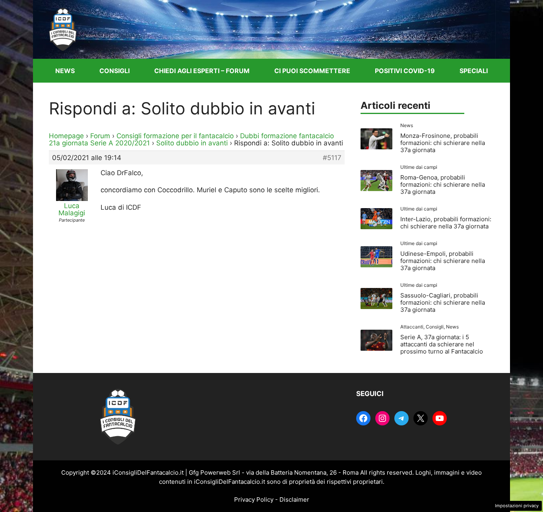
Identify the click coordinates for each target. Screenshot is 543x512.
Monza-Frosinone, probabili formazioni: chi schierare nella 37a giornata (442, 143)
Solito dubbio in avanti (192, 143)
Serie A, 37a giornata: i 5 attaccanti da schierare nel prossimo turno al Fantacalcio (441, 344)
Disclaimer (294, 499)
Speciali (474, 71)
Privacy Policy (253, 499)
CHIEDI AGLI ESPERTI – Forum (202, 71)
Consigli (114, 71)
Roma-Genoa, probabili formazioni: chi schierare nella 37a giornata (442, 184)
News (65, 71)
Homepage (66, 136)
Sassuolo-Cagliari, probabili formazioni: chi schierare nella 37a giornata (442, 302)
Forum (100, 136)
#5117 (332, 157)
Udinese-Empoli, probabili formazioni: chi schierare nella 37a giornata (442, 261)
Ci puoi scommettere (312, 71)
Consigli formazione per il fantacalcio (175, 136)
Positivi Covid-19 (405, 71)
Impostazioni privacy (517, 505)
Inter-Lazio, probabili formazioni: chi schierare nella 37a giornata (445, 222)
